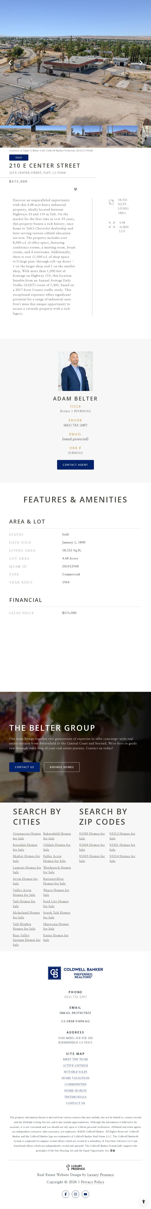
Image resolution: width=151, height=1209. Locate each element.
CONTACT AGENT (75, 464)
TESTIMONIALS (75, 1097)
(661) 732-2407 (75, 425)
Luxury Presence (100, 1175)
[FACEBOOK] (65, 1194)
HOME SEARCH (75, 1091)
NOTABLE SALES (75, 1072)
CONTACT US (75, 1103)
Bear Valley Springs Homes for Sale (27, 940)
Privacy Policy (92, 1182)
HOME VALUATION (75, 1078)
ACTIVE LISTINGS (75, 1065)
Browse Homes (62, 767)
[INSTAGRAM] (75, 1194)
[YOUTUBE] (85, 1194)
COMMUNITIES (76, 1084)
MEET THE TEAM (75, 1059)
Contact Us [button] (24, 767)
